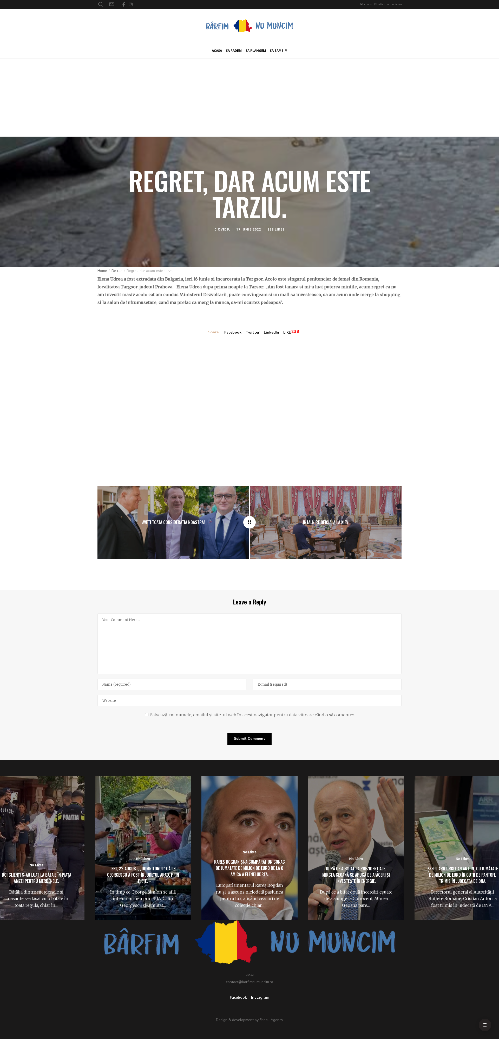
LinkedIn (271, 332)
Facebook (232, 332)
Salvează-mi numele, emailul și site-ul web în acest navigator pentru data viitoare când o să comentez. (252, 714)
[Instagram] (131, 4)
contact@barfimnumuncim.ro (383, 4)
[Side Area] (485, 1025)
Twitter (253, 332)
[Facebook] (123, 4)
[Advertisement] (249, 97)
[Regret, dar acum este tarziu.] (249, 522)
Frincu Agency (271, 1019)
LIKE (287, 332)
